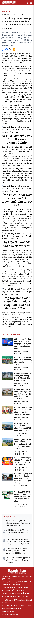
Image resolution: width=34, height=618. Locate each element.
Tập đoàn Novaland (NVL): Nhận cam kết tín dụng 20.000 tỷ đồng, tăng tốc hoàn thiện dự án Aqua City (18, 523)
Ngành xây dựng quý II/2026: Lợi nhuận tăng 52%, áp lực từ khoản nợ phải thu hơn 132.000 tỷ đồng (17, 551)
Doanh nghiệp (6, 11)
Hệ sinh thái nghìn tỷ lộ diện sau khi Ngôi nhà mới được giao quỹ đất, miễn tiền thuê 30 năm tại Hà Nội (23, 393)
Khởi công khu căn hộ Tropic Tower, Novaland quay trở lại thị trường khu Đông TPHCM (22, 444)
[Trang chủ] (17, 571)
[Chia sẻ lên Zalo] (3, 49)
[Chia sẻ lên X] (10, 49)
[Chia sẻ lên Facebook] (6, 49)
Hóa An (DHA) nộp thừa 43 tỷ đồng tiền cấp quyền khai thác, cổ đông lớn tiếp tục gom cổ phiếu (23, 478)
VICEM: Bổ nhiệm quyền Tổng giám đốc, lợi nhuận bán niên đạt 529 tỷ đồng (17, 532)
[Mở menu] (31, 3)
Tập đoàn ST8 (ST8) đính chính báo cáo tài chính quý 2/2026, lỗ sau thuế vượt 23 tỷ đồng (22, 496)
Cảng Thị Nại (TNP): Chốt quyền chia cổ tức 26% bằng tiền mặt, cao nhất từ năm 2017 (18, 560)
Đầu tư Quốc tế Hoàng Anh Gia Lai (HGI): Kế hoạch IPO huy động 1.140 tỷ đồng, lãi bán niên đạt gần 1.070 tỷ (18, 541)
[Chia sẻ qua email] (14, 49)
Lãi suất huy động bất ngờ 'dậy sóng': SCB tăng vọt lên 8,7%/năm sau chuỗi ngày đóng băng (22, 343)
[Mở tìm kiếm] (27, 3)
